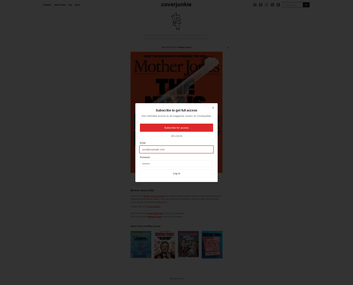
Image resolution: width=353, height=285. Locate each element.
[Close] (213, 107)
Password (145, 157)
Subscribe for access (176, 127)
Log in (176, 173)
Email (143, 143)
